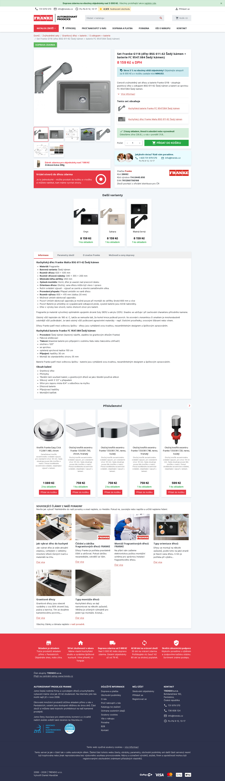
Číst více (40, 562)
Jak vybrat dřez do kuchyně (52, 543)
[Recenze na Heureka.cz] (70, 730)
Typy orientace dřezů (166, 543)
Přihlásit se (137, 695)
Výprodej (69, 28)
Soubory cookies (109, 714)
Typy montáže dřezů (87, 599)
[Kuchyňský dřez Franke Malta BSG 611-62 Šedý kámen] (121, 119)
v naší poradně (77, 624)
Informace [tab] (43, 255)
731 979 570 (43, 9)
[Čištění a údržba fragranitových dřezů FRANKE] (93, 527)
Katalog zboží (45, 28)
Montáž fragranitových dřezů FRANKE (131, 545)
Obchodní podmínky (111, 695)
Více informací (128, 94)
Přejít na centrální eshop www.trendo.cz (53, 676)
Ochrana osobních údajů (113, 710)
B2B (103, 726)
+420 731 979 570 (148, 158)
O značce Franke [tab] (91, 255)
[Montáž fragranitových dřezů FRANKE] (132, 527)
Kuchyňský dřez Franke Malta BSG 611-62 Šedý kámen (155, 119)
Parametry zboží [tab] (65, 255)
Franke (128, 171)
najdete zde (150, 3)
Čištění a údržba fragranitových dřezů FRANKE (92, 545)
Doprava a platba (123, 28)
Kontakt (182, 28)
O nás (104, 699)
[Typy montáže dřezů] (93, 583)
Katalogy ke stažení (110, 707)
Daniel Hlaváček (50, 775)
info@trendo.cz (63, 9)
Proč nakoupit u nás (94, 28)
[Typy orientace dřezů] (171, 527)
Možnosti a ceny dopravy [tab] (121, 255)
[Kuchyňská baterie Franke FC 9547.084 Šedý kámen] (121, 108)
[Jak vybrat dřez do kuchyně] (53, 527)
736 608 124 (174, 710)
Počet (120, 143)
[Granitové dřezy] (53, 583)
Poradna (144, 28)
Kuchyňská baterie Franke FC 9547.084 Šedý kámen (154, 108)
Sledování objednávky (143, 691)
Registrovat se (139, 699)
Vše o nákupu (162, 28)
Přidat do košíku (166, 143)
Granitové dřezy (45, 599)
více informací (132, 747)
